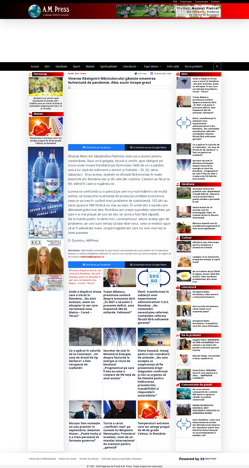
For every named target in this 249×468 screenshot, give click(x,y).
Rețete (90, 66)
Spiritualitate (108, 66)
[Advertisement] (124, 40)
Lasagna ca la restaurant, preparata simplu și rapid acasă (206, 259)
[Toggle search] (217, 66)
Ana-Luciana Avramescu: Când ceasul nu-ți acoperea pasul (206, 309)
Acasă (35, 66)
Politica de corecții (67, 458)
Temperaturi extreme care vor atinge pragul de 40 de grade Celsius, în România (46, 140)
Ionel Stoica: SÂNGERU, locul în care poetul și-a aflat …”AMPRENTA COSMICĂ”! (205, 374)
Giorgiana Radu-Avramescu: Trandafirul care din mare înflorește (205, 323)
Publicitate (186, 1)
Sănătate (61, 66)
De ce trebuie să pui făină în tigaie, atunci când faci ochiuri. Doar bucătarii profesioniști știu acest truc (206, 276)
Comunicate (201, 1)
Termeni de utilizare (89, 458)
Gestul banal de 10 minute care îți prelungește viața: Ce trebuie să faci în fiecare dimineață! (205, 212)
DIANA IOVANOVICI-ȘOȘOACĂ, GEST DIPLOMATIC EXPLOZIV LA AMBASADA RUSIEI (206, 409)
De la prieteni (193, 66)
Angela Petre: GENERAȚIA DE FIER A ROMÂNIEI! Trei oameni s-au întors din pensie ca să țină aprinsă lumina (206, 344)
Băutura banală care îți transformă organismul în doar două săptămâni (206, 226)
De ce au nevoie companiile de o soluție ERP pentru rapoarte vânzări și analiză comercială (205, 394)
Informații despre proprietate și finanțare (122, 458)
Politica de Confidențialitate (42, 458)
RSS (175, 1)
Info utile (173, 66)
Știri (47, 66)
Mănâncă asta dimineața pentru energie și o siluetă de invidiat (206, 245)
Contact (215, 1)
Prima (83, 73)
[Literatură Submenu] (138, 66)
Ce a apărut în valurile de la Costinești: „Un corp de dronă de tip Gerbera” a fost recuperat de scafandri (85, 359)
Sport (76, 66)
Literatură (129, 66)
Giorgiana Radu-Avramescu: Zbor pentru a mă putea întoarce (205, 294)
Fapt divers (151, 66)
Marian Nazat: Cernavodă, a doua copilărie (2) (206, 357)
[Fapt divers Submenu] (161, 66)
